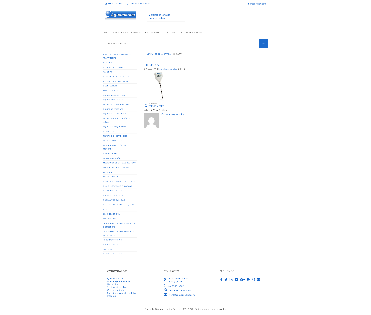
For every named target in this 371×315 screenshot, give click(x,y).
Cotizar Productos (192, 32)
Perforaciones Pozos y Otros (118, 181)
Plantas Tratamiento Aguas (117, 186)
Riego (106, 209)
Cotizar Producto (115, 290)
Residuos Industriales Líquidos (119, 205)
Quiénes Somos (115, 278)
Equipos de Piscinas (113, 109)
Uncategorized (111, 244)
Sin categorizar (111, 214)
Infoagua (111, 296)
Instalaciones (110, 153)
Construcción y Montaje (116, 76)
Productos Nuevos (113, 195)
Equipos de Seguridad (114, 114)
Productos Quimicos (114, 200)
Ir (263, 43)
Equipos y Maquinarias (114, 127)
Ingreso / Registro (257, 3)
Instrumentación (112, 158)
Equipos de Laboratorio (116, 104)
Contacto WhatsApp (139, 3)
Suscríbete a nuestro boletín (121, 293)
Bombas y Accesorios (114, 67)
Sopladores (109, 219)
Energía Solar (110, 90)
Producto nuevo (154, 32)
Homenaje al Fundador (118, 281)
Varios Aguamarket (113, 254)
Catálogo (136, 32)
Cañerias (107, 72)
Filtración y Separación (115, 136)
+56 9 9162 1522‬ (115, 3)
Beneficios (112, 284)
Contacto (172, 32)
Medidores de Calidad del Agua (119, 163)
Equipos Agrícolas (113, 100)
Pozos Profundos (112, 191)
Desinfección (110, 86)
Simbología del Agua (117, 287)
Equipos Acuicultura (114, 95)
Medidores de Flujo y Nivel (117, 167)
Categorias (119, 32)
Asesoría (107, 62)
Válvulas (107, 249)
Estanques (108, 131)
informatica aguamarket (167, 69)
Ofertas (107, 172)
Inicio (107, 32)
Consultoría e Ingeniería (116, 81)
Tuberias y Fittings (112, 240)
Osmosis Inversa (111, 177)
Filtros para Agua (112, 140)
